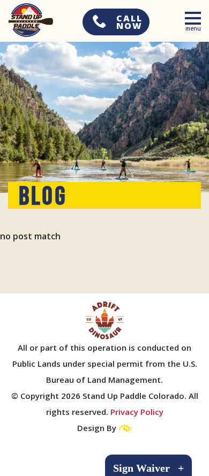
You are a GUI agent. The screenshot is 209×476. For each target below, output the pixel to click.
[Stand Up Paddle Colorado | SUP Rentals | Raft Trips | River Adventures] (27, 20)
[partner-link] (105, 320)
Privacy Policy (136, 411)
